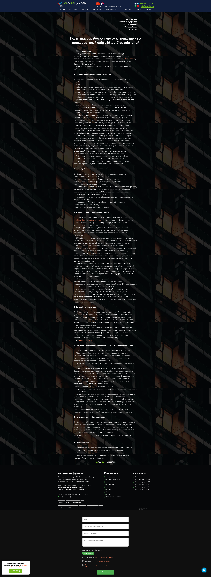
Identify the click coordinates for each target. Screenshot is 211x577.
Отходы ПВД (110, 489)
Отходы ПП (109, 494)
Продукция (138, 477)
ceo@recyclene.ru (94, 220)
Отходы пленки (110, 477)
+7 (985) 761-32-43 (147, 3)
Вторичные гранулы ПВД (142, 482)
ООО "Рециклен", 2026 (64, 508)
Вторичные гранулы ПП (142, 484)
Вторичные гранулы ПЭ (142, 487)
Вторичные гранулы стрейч (143, 489)
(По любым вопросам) (77, 497)
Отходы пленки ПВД (112, 482)
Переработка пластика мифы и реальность (109, 6)
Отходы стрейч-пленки (113, 479)
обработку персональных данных (103, 557)
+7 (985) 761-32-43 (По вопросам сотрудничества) (75, 494)
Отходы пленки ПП (111, 484)
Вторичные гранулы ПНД (142, 479)
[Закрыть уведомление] (28, 562)
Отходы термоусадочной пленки (116, 487)
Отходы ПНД (110, 492)
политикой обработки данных (101, 561)
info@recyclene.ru (147, 6)
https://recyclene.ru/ (128, 59)
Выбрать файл (88, 553)
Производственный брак (113, 497)
